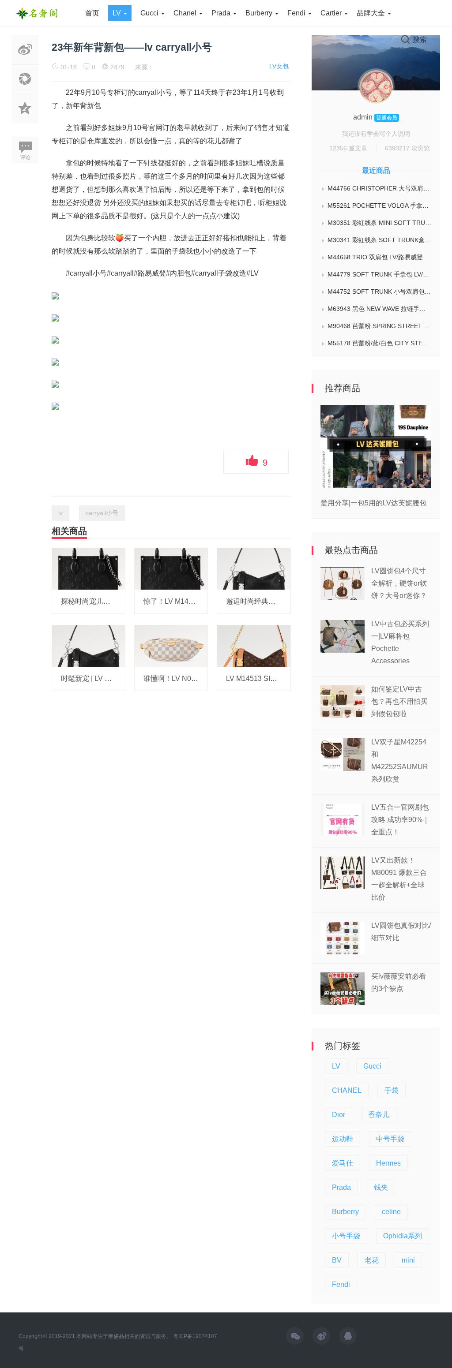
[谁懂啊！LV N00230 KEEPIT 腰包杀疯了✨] (171, 645)
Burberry (259, 13)
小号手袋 (346, 1236)
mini (408, 1260)
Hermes (388, 1163)
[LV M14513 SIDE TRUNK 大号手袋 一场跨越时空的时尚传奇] (253, 645)
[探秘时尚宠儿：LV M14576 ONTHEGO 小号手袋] (88, 568)
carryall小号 (102, 512)
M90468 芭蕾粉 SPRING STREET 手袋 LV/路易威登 (379, 325)
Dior (338, 1114)
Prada (221, 13)
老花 (372, 1260)
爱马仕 (342, 1163)
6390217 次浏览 (407, 148)
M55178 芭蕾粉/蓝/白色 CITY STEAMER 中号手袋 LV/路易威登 (379, 343)
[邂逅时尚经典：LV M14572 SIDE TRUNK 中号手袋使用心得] (253, 568)
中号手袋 (390, 1139)
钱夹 (381, 1187)
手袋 (391, 1090)
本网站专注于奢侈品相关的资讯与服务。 (124, 1336)
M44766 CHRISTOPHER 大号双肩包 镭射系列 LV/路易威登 (379, 188)
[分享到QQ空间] (25, 118)
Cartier (331, 13)
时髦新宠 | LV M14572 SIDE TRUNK (118, 678)
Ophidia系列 (402, 1236)
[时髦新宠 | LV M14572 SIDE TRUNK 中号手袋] (88, 645)
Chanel (185, 13)
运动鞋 (342, 1139)
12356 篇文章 (348, 148)
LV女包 (279, 66)
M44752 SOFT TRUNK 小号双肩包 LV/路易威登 (379, 291)
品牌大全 (372, 13)
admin (363, 117)
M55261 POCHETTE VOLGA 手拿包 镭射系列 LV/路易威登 (379, 205)
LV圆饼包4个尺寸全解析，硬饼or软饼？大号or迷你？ (399, 583)
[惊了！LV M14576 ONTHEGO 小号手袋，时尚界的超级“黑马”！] (171, 568)
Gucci (150, 13)
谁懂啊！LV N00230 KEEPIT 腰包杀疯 (203, 678)
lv (60, 512)
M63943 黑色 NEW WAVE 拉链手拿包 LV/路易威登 (379, 308)
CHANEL (347, 1090)
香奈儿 (378, 1114)
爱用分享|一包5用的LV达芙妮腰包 (373, 503)
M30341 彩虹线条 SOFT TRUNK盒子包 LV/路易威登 (379, 239)
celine (391, 1211)
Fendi (297, 13)
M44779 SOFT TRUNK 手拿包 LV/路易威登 (379, 274)
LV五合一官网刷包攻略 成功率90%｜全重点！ (400, 820)
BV (337, 1260)
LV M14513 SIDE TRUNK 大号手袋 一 (286, 678)
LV (118, 13)
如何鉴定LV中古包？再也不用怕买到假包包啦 (399, 701)
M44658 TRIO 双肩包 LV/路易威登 (375, 257)
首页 (92, 13)
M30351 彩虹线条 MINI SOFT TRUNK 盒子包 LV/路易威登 (379, 222)
